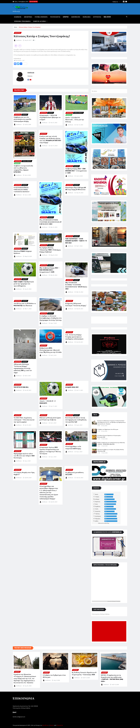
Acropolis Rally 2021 (72, 387)
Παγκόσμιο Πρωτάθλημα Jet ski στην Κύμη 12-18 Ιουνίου (75, 188)
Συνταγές (97, 17)
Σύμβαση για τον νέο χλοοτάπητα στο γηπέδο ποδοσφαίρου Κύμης (22, 119)
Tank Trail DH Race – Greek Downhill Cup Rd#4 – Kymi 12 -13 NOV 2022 (76, 241)
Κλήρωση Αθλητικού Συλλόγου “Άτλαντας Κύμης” (76, 304)
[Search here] (126, 16)
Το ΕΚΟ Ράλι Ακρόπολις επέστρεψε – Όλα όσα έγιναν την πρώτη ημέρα (24, 420)
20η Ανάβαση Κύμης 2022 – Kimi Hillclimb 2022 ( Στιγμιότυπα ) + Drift (50, 270)
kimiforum (19, 40)
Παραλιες (86, 17)
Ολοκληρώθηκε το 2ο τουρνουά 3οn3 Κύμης (73, 447)
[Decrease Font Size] (19, 45)
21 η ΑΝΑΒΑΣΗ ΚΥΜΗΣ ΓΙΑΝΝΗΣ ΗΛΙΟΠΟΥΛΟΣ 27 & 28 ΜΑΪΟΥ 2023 (50, 222)
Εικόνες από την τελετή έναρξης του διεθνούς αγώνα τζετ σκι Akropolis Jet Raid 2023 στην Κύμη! (50, 139)
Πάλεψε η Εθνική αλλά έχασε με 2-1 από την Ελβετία (50, 419)
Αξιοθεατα (75, 17)
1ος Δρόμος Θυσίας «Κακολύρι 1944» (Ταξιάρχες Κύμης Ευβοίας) (50, 250)
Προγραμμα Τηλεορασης (116, 601)
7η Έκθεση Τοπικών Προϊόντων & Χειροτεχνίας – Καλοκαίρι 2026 (84, 673)
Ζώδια (99, 523)
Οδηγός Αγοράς (39, 21)
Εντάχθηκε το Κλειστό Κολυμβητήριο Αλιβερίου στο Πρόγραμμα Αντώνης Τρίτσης (51, 318)
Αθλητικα (28, 17)
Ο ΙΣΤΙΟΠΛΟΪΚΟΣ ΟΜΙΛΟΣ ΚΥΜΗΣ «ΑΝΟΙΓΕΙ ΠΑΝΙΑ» (22, 189)
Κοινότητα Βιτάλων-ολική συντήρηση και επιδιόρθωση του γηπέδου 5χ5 (75, 420)
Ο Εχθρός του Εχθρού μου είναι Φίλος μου (107, 429)
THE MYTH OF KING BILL (21, 387)
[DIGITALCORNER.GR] (109, 473)
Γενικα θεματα (41, 17)
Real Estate (107, 17)
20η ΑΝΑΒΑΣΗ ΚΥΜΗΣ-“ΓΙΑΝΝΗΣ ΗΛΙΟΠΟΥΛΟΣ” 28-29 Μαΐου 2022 (76, 285)
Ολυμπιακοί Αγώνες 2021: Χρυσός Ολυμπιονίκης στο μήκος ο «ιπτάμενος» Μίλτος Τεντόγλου (50, 450)
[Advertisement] (110, 631)
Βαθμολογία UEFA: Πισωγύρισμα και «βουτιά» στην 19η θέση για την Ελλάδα (51, 350)
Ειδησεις (17, 17)
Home (15, 27)
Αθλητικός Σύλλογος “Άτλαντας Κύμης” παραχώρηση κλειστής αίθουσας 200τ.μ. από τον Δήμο (23, 368)
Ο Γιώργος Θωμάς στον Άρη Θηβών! (24, 473)
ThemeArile (60, 725)
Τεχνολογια (55, 17)
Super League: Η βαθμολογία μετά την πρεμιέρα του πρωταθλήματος (24, 284)
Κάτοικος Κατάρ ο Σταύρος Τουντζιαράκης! (30, 27)
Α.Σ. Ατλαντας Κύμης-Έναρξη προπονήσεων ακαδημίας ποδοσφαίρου (74, 337)
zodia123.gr (106, 523)
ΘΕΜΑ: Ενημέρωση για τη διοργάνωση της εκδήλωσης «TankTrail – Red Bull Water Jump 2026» (111, 443)
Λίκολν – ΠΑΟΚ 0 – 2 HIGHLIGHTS (47, 402)
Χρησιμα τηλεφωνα (22, 21)
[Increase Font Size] (15, 45)
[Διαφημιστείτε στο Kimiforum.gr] (109, 546)
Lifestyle (66, 17)
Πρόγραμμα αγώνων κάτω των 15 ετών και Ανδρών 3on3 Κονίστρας (24, 455)
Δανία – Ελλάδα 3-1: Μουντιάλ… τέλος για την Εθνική (74, 119)
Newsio (52, 725)
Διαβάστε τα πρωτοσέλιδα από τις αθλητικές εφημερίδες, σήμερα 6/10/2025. (23, 169)
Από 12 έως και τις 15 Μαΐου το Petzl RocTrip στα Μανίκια (25, 304)
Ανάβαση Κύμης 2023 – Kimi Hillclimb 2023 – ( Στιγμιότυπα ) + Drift (76, 171)
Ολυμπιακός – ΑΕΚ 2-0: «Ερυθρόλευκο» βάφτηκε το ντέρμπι (50, 117)
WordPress (45, 725)
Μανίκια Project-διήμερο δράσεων (23, 252)
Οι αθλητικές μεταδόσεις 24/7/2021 (74, 473)
